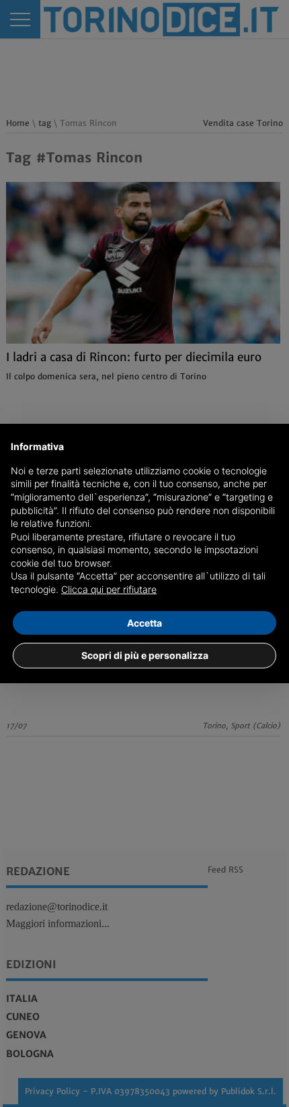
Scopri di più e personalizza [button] (144, 655)
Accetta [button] (144, 623)
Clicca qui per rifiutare (109, 589)
